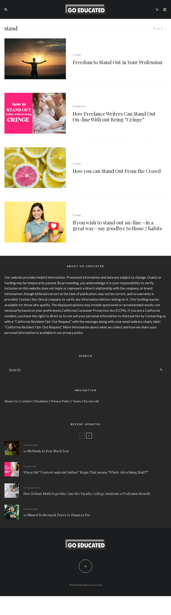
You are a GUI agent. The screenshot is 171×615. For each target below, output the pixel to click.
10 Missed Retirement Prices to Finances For (56, 515)
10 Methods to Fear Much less (46, 451)
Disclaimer (41, 401)
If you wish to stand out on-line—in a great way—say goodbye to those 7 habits (117, 225)
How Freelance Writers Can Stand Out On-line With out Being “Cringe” (114, 117)
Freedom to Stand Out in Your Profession (117, 62)
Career (77, 54)
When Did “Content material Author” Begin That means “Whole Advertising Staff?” (85, 472)
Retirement (30, 445)
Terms (76, 401)
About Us (11, 401)
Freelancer (79, 106)
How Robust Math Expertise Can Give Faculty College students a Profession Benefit (86, 494)
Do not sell (91, 401)
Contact (26, 401)
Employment (32, 487)
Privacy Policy (60, 401)
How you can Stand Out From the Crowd (117, 171)
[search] (161, 370)
